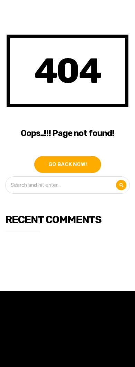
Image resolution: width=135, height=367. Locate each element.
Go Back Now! (67, 164)
